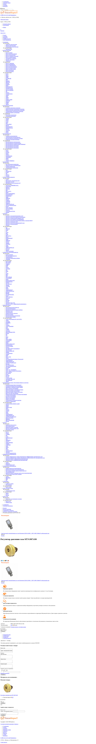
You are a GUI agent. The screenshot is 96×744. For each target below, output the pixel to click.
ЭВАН (7, 104)
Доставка (5, 5)
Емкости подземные (10, 399)
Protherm (8, 84)
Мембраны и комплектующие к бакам (14, 387)
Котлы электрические (10, 55)
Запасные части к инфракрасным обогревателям (16, 460)
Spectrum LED (9, 49)
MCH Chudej (8, 487)
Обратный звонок (4, 19)
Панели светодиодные (11, 45)
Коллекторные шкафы (11, 316)
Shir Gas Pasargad (9, 90)
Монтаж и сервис (7, 729)
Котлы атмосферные (10, 64)
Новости (5, 733)
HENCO (7, 187)
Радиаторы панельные (11, 116)
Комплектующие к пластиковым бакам (14, 389)
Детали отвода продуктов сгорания (13, 474)
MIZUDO (8, 82)
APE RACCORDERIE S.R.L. (12, 185)
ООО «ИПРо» (9, 372)
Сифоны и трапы (9, 483)
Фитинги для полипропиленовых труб (14, 215)
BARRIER (8, 322)
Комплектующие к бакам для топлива (14, 392)
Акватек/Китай (9, 289)
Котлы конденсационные (11, 66)
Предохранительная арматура (12, 307)
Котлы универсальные (11, 57)
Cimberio (8, 264)
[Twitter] (3, 560)
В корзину (3, 631)
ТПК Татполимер (10, 251)
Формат (7, 212)
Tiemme (7, 242)
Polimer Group (9, 407)
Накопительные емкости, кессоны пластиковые (16, 394)
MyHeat (7, 83)
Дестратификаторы (10, 471)
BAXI (7, 73)
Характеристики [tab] (7, 634)
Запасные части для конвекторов (13, 165)
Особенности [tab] (6, 635)
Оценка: (2, 653)
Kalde (7, 230)
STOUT (7, 92)
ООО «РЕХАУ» (9, 207)
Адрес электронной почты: (7, 650)
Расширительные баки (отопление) (13, 385)
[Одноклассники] (4, 560)
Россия (7, 250)
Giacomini (8, 268)
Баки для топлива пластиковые (13, 390)
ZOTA (7, 98)
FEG (7, 170)
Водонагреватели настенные (12, 146)
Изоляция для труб (10, 181)
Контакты (5, 6)
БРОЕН (7, 293)
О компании (6, 1)
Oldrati (7, 406)
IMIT (7, 79)
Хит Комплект (9, 380)
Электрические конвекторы (12, 167)
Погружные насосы (10, 426)
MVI (7, 123)
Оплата (4, 4)
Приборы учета (9, 311)
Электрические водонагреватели (13, 137)
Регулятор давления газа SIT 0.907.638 (9, 695)
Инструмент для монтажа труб (12, 180)
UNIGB (7, 410)
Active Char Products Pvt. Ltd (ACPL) (14, 319)
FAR (7, 266)
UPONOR (8, 201)
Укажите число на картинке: (7, 668)
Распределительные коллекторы (13, 315)
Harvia (7, 493)
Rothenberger (8, 196)
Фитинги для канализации (12, 224)
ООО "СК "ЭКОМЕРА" (11, 369)
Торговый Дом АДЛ (10, 302)
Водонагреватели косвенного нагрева (14, 138)
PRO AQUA (8, 191)
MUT (7, 274)
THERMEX (8, 157)
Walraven (8, 203)
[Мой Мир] (5, 560)
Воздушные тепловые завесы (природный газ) (16, 470)
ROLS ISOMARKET (10, 193)
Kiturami (7, 80)
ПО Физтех (8, 373)
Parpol (7, 153)
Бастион (7, 292)
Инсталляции (9, 484)
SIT (6, 91)
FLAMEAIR (8, 78)
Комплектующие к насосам (12, 427)
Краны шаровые (9, 254)
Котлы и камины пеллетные (12, 56)
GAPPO (7, 329)
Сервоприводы (9, 257)
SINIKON (8, 198)
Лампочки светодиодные (11, 44)
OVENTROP (8, 124)
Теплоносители (9, 312)
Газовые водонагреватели (11, 136)
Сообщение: (3, 714)
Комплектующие (7, 305)
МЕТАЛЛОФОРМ (10, 420)
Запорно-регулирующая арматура (10, 252)
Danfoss (7, 118)
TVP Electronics (9, 93)
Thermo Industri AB (10, 351)
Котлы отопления (7, 50)
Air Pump (8, 321)
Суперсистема (9, 378)
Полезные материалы (8, 505)
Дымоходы (8, 60)
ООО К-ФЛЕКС (9, 208)
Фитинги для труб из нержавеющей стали (15, 223)
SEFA (7, 408)
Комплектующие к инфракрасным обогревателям (17, 459)
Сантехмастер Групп (10, 211)
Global (7, 119)
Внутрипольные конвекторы (12, 164)
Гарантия (5, 731)
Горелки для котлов (10, 59)
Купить (2, 535)
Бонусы (5, 732)
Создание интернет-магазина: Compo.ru (9, 724)
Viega (7, 245)
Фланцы (7, 225)
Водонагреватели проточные (12, 145)
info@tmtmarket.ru (12, 15)
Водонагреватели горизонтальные (13, 143)
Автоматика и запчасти (11, 58)
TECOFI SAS (9, 284)
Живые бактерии (9, 417)
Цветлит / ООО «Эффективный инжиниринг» (16, 304)
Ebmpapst (8, 463)
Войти (4, 27)
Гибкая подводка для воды (12, 313)
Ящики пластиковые (10, 397)
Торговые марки (6, 2)
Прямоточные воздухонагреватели (13, 468)
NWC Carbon (9, 339)
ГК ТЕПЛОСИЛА (10, 294)
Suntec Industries (9, 442)
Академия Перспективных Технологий (14, 359)
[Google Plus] (8, 560)
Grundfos (8, 434)
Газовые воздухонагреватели (9, 466)
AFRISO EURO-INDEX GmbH (13, 403)
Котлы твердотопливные (11, 53)
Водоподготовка (9, 314)
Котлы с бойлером (10, 63)
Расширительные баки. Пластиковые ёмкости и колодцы (15, 382)
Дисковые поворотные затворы (13, 258)
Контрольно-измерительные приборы (14, 309)
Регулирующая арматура (11, 255)
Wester (7, 97)
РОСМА (8, 300)
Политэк (8, 210)
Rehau (7, 85)
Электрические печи (10, 490)
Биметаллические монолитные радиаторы (15, 110)
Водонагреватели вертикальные (13, 141)
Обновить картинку (5, 673)
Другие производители (11, 205)
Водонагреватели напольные (12, 147)
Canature (7, 325)
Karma (7, 172)
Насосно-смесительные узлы (12, 428)
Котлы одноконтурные (11, 68)
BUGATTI (8, 262)
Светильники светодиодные (12, 46)
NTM (7, 234)
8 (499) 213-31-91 (4, 15)
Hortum (7, 333)
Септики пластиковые (11, 395)
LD (6, 231)
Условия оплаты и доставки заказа (18, 627)
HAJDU (7, 152)
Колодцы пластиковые (11, 396)
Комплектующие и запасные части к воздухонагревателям (19, 473)
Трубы (7, 179)
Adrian (7, 320)
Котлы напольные (10, 70)
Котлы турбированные (11, 65)
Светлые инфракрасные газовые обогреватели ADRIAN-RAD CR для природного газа (25, 457)
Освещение (5, 42)
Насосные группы (10, 429)
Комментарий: (4, 663)
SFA (7, 439)
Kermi (7, 120)
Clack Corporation (9, 326)
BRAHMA (8, 477)
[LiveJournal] (7, 560)
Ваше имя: (3, 648)
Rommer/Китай (9, 86)
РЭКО (7, 103)
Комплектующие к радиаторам (12, 112)
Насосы (5, 422)
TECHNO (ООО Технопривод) (13, 348)
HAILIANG (8, 186)
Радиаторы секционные (11, 114)
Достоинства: (4, 654)
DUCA (7, 432)
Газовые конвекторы (10, 166)
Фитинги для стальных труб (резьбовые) (15, 219)
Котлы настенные (10, 71)
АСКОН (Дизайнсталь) (11, 362)
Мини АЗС (5, 496)
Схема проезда (4, 742)
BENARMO (8, 261)
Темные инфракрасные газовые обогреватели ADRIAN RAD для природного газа (24, 456)
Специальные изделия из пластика (13, 400)
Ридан (7, 132)
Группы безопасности (10, 308)
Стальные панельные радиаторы (13, 107)
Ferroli (7, 151)
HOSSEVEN (8, 171)
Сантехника (5, 481)
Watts (7, 96)
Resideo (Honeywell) (10, 280)
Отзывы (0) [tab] (5, 637)
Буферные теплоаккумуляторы (12, 139)
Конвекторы (6, 161)
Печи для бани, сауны (8, 488)
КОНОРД (8, 100)
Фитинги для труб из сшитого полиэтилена (15, 217)
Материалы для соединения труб (13, 183)
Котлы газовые (9, 52)
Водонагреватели (7, 133)
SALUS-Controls (9, 89)
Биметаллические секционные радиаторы (15, 109)
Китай (7, 206)
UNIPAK (8, 200)
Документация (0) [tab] (7, 638)
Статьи (4, 734)
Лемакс (7, 102)
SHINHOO (8, 440)
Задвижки (8, 259)
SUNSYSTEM (9, 156)
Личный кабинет (7, 24)
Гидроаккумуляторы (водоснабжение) (14, 386)
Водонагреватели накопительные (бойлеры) (15, 144)
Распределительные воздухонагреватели (15, 469)
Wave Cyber (8, 356)
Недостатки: (3, 659)
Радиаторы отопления (8, 105)
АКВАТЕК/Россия (10, 204)
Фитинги (5, 213)
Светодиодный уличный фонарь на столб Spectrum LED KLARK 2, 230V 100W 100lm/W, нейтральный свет (25, 533)
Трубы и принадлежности (9, 177)
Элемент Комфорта (10, 160)
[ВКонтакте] (1, 560)
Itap (6, 227)
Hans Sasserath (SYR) (10, 332)
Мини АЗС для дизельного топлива (14, 498)
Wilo (7, 448)
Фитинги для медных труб (12, 221)
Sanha (7, 197)
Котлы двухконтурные (11, 69)
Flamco (7, 267)
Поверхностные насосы (11, 424)
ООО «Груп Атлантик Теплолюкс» (13, 370)
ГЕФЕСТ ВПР (9, 99)
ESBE (7, 77)
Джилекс (8, 452)
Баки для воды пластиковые (12, 388)
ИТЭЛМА (8, 367)
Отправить (3, 674)
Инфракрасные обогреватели (9, 454)
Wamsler (7, 176)
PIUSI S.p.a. (8, 501)
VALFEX (8, 130)
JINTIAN (8, 188)
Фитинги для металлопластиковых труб (15, 218)
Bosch (7, 75)
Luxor (7, 122)
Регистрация (6, 25)
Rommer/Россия (9, 87)
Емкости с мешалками (11, 401)
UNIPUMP (8, 444)
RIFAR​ (7, 125)
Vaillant (7, 95)
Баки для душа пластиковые (12, 393)
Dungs (7, 76)
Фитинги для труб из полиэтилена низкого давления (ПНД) (19, 220)
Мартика (8, 419)
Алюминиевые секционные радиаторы (14, 111)
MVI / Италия (9, 277)
